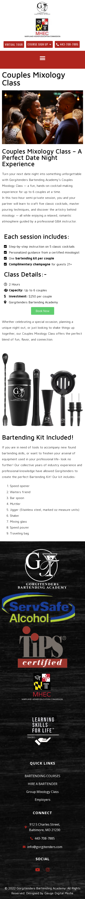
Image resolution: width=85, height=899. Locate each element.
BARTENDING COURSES (42, 776)
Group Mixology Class (42, 792)
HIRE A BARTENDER (42, 784)
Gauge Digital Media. (59, 893)
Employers (42, 799)
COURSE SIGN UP (37, 44)
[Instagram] (47, 870)
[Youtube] (37, 870)
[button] (42, 58)
